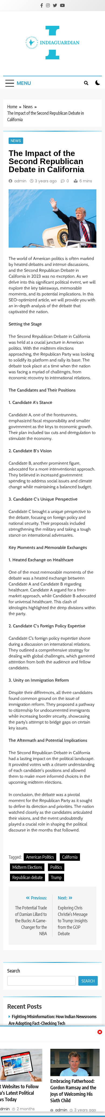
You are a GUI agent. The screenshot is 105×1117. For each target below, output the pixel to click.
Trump (56, 877)
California (70, 857)
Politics (56, 867)
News (16, 140)
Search (13, 970)
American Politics (40, 857)
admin (20, 181)
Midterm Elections (27, 867)
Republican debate (27, 877)
